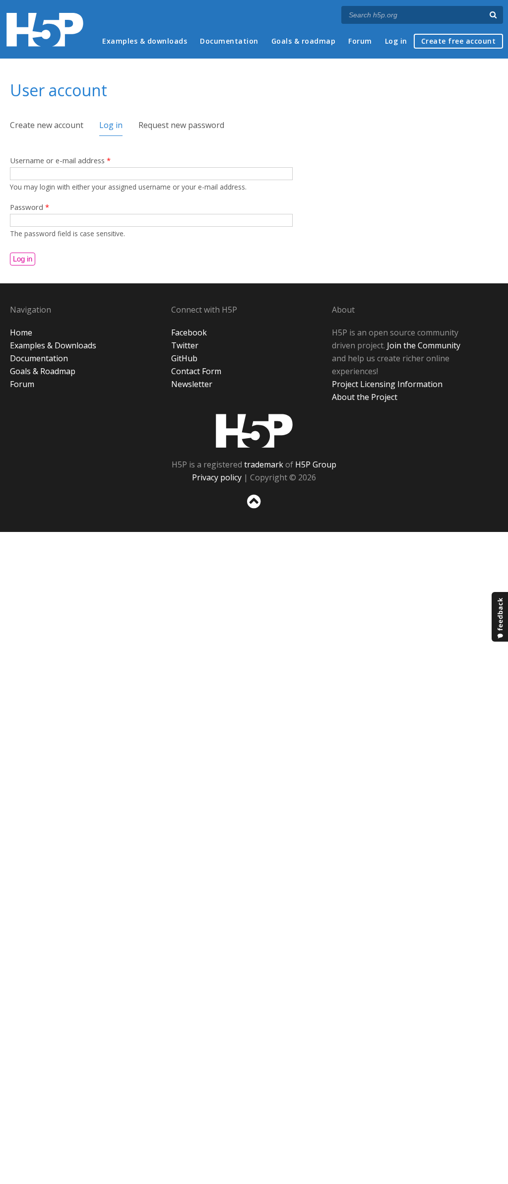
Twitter (184, 345)
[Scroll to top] (254, 510)
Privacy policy (217, 477)
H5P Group (315, 464)
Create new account (46, 125)
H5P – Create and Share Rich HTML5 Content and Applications (45, 29)
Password (29, 207)
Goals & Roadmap (42, 371)
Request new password (181, 125)
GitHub (184, 358)
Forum (360, 41)
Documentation (229, 41)
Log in (396, 41)
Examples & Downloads (53, 345)
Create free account (458, 41)
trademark (263, 464)
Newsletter (191, 384)
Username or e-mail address (60, 160)
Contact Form (196, 371)
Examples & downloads (144, 41)
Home (21, 332)
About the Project (364, 397)
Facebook (189, 332)
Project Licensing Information (387, 384)
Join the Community (423, 345)
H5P (254, 430)
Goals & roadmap (303, 41)
